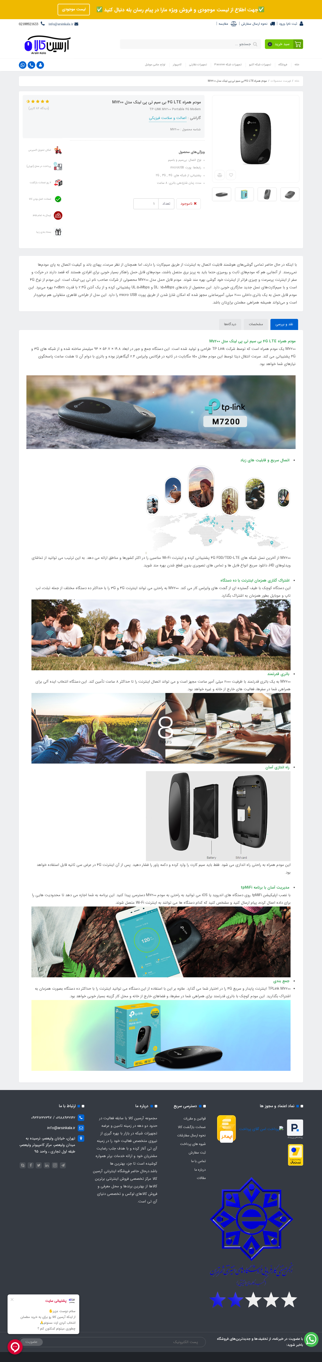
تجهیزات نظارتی (198, 65)
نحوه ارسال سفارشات (191, 1135)
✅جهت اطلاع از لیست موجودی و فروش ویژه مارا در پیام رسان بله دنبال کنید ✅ (179, 10)
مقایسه (223, 23)
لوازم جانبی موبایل (155, 65)
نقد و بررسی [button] (284, 324)
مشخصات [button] (256, 324)
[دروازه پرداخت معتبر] (295, 1155)
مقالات (201, 1178)
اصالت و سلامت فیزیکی (167, 118)
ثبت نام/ (291, 23)
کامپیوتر (177, 65)
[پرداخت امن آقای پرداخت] (262, 1129)
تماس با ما (198, 1161)
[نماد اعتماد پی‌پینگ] (295, 1129)
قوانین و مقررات (194, 1118)
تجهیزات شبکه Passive (228, 65)
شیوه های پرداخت (193, 1144)
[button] (284, 44)
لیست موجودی (74, 9)
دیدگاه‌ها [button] (230, 324)
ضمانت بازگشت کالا (192, 1127)
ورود (282, 23)
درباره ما (200, 1169)
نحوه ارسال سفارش (254, 23)
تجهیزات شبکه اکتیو (260, 65)
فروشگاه (282, 65)
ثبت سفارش (197, 1152)
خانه (297, 65)
